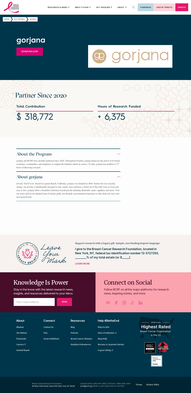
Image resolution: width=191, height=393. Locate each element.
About (121, 7)
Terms (139, 384)
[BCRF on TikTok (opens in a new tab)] (132, 303)
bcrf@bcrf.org (86, 386)
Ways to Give (82, 7)
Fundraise (145, 7)
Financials (21, 339)
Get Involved (103, 7)
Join (64, 302)
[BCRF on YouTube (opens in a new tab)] (108, 303)
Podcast (74, 333)
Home (6, 19)
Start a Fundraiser (106, 333)
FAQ (45, 333)
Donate (182, 7)
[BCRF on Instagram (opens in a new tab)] (124, 303)
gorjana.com (29, 51)
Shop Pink (102, 339)
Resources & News (57, 7)
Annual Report (23, 350)
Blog (73, 327)
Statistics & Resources (81, 344)
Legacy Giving (104, 350)
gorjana (33, 19)
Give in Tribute (164, 7)
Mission (20, 327)
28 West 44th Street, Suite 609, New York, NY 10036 (53, 386)
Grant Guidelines (51, 339)
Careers (20, 344)
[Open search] (133, 7)
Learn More (82, 263)
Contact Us (48, 327)
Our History (21, 333)
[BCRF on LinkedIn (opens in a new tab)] (140, 303)
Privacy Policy (152, 384)
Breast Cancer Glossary (81, 339)
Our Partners (19, 19)
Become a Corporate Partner (111, 344)
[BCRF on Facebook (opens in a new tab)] (116, 303)
